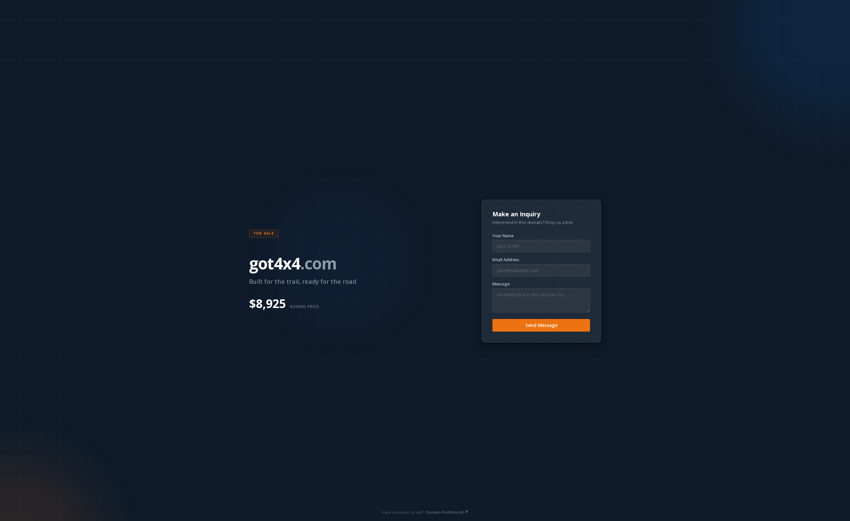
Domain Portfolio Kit (445, 512)
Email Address (505, 260)
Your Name (503, 236)
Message (501, 284)
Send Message (541, 325)
